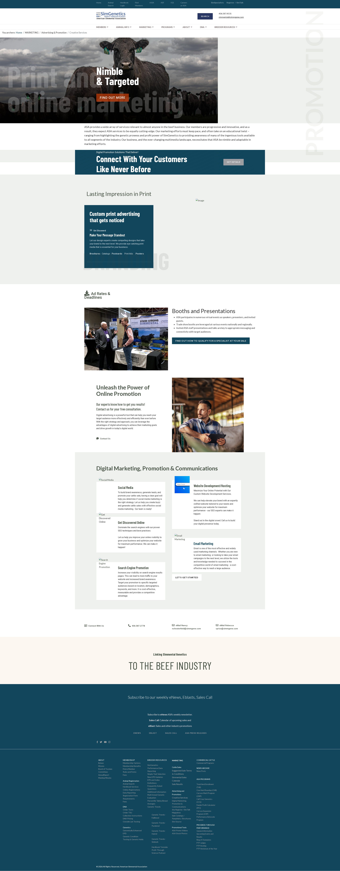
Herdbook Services (131, 787)
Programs (167, 27)
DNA (202, 27)
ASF (162, 2)
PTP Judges (201, 843)
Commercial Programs (205, 763)
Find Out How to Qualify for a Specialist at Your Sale (210, 340)
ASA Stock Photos (179, 833)
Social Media (125, 488)
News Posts (201, 771)
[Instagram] (109, 742)
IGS (172, 2)
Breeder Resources (224, 27)
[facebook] (97, 742)
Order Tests (128, 810)
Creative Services (180, 797)
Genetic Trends (154, 807)
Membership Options (132, 763)
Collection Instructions (132, 815)
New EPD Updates (155, 777)
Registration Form (130, 795)
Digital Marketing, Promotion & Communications (179, 804)
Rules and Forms (129, 772)
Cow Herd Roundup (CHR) (207, 790)
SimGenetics (152, 765)
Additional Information (156, 792)
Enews (137, 733)
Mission (101, 766)
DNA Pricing (128, 818)
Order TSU (127, 812)
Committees (103, 772)
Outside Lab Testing (131, 821)
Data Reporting (129, 793)
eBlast (153, 733)
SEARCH (205, 16)
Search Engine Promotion (133, 568)
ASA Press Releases (196, 733)
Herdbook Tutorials (160, 847)
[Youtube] (105, 742)
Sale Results (177, 784)
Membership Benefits (132, 766)
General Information (204, 831)
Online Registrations (131, 790)
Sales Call (171, 733)
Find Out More (112, 97)
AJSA (152, 2)
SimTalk (240, 2)
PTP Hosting (201, 846)
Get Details (233, 162)
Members (101, 27)
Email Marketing (203, 543)
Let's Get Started (186, 577)
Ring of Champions (204, 840)
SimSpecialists (217, 2)
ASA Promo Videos (180, 830)
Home (98, 2)
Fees (125, 775)
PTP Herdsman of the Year (207, 849)
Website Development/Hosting (212, 486)
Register (230, 2)
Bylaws (101, 763)
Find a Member (129, 769)
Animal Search (129, 784)
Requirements (129, 799)
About (186, 27)
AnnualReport (103, 775)
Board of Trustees (105, 769)
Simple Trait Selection (156, 774)
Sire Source (176, 821)
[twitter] (101, 742)
